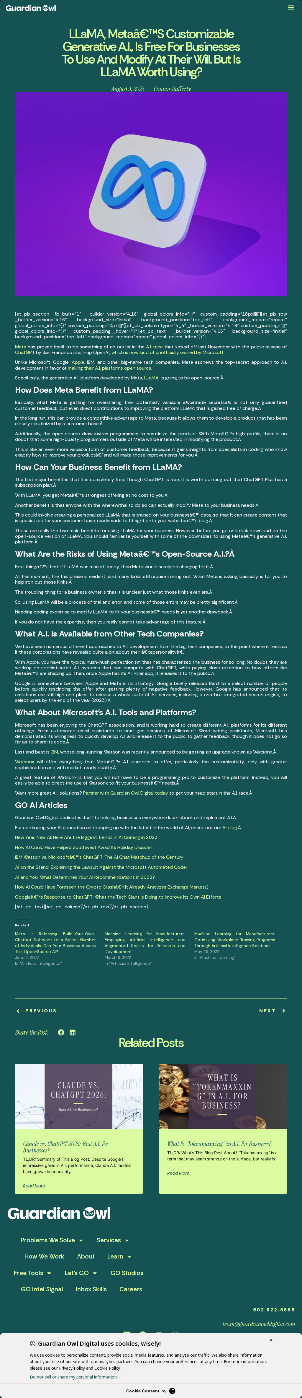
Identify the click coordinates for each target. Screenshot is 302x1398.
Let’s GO (77, 1273)
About (86, 1256)
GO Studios (127, 1273)
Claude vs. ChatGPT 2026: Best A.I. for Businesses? (66, 1147)
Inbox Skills (91, 1289)
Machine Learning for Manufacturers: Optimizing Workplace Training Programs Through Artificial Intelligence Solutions (234, 939)
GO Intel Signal (42, 1289)
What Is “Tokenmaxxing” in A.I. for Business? (219, 1143)
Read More (34, 1186)
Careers (130, 1289)
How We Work (44, 1256)
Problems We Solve (48, 1240)
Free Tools (28, 1273)
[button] (291, 7)
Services (109, 1240)
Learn (115, 1256)
